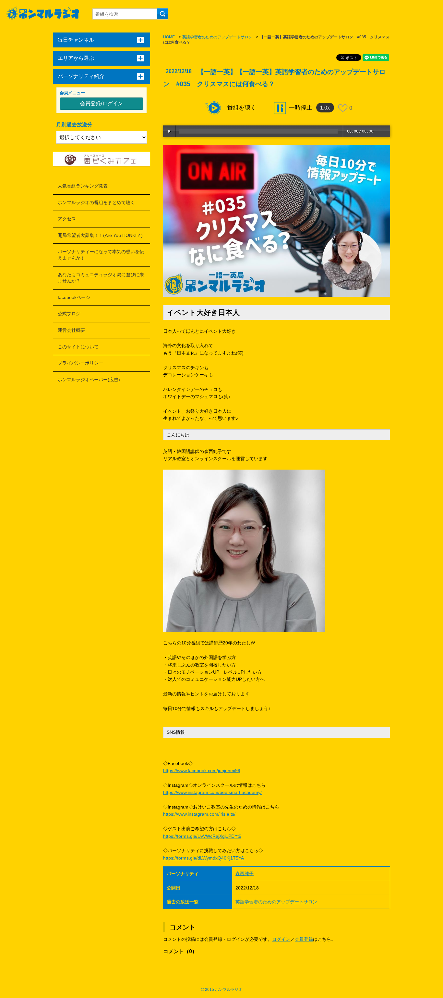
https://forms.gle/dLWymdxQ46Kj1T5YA (203, 858)
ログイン (281, 939)
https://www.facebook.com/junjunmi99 (201, 770)
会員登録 (304, 939)
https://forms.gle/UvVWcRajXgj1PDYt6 (202, 836)
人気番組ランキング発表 (83, 185)
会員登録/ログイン (101, 103)
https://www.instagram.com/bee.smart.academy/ (212, 792)
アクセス (67, 218)
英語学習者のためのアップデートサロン (217, 37)
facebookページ (74, 297)
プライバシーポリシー (80, 363)
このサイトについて (78, 346)
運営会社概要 (71, 330)
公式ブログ (69, 313)
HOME (169, 37)
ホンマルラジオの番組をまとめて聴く (96, 202)
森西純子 (244, 873)
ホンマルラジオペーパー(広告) (89, 379)
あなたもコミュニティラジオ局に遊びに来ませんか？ (101, 278)
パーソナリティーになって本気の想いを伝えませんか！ (101, 255)
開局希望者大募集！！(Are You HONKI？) (100, 235)
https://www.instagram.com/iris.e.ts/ (199, 814)
